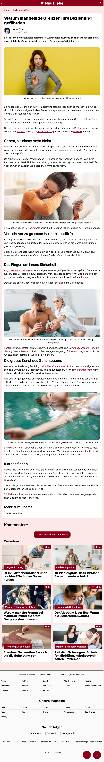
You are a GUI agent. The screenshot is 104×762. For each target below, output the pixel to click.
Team (16, 742)
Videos (25, 685)
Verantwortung (45, 131)
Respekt (77, 131)
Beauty (4, 716)
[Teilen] (87, 755)
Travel (45, 712)
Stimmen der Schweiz (94, 685)
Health (4, 707)
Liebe (62, 282)
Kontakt (33, 742)
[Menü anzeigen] (102, 3)
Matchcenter (69, 681)
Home (7, 10)
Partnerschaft (81, 128)
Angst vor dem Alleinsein (17, 270)
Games (67, 685)
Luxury (67, 707)
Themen (25, 690)
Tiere (24, 712)
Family (88, 707)
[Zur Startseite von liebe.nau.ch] (52, 3)
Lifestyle (4, 690)
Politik (25, 681)
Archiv (46, 690)
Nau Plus (47, 685)
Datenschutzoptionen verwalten (88, 742)
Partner (21, 131)
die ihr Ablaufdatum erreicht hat (57, 366)
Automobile (69, 712)
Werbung (6, 742)
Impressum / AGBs (62, 742)
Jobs (24, 742)
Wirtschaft (5, 685)
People (88, 681)
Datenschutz (45, 742)
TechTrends (90, 712)
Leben (84, 277)
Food (3, 712)
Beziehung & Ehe (21, 10)
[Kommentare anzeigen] (97, 755)
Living (24, 707)
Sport (45, 681)
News (3, 681)
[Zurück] (1, 3)
